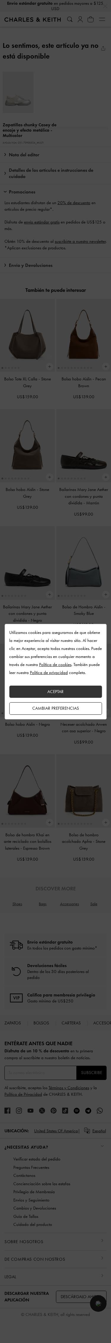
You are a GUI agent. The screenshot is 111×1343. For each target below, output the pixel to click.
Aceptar (55, 691)
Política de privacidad (49, 672)
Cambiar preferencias (55, 708)
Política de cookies (55, 664)
